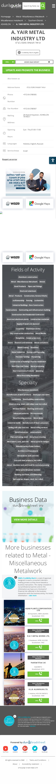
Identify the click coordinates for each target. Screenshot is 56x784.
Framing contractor (35, 409)
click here (33, 595)
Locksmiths (38, 300)
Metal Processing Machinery (28, 375)
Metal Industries (18, 352)
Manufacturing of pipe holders (28, 446)
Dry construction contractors (22, 333)
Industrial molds (14, 423)
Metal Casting (23, 347)
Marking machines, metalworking (28, 474)
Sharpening (35, 357)
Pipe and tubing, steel (19, 437)
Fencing (29, 300)
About (15, 764)
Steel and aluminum (28, 291)
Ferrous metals (37, 413)
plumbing (39, 371)
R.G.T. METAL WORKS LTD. (38, 636)
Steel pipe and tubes (41, 394)
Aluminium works (33, 329)
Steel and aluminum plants (18, 319)
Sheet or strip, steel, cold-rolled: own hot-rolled (28, 404)
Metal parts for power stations (28, 470)
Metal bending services (22, 418)
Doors (10, 342)
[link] (12, 203)
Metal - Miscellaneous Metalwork (24, 282)
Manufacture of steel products (19, 394)
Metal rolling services (39, 427)
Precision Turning (22, 357)
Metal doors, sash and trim (28, 456)
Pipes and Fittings (35, 286)
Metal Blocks (41, 333)
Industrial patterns (21, 413)
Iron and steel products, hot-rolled (28, 460)
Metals (42, 282)
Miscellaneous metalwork (28, 390)
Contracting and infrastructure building (34, 310)
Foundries (35, 347)
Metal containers (41, 342)
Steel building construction (33, 399)
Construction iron (33, 338)
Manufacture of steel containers (35, 423)
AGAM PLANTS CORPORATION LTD (38, 609)
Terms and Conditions (38, 760)
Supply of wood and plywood (28, 324)
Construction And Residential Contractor (28, 314)
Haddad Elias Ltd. (38, 663)
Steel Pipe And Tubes (20, 366)
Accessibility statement (30, 764)
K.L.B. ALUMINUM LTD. (38, 689)
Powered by (16, 742)
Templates (20, 338)
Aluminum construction (28, 277)
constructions (35, 432)
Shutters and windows (23, 342)
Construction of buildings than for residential (28, 361)
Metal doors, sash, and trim (18, 441)
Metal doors (38, 418)
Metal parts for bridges (40, 441)
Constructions (11, 310)
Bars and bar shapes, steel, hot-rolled (28, 479)
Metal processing (37, 366)
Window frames (19, 409)
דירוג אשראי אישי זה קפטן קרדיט (28, 768)
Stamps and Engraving (35, 352)
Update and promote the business (28, 70)
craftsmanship (18, 300)
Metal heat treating (38, 437)
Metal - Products (15, 296)
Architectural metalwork (28, 451)
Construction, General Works (35, 296)
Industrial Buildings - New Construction (28, 305)
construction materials (40, 319)
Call (36, 621)
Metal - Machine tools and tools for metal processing (28, 465)
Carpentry (20, 329)
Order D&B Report (31, 62)
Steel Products (20, 286)
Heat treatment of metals (23, 371)
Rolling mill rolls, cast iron (19, 427)
